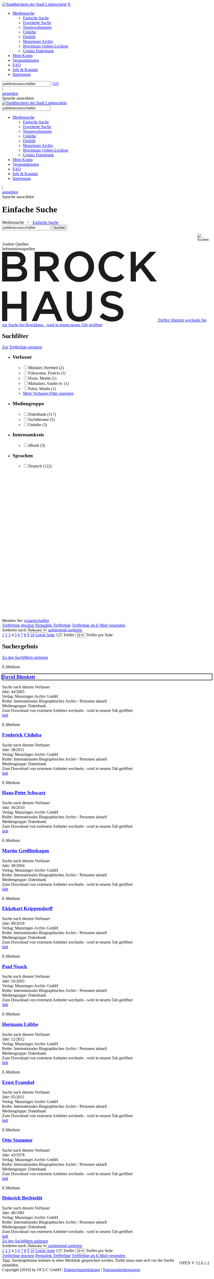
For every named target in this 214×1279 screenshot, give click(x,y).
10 (32, 635)
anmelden (10, 93)
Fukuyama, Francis (44, 373)
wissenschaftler (36, 620)
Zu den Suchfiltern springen (25, 657)
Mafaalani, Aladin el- (45, 383)
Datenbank (37, 414)
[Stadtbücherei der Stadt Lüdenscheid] (34, 4)
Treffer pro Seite (99, 635)
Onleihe (34, 424)
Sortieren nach (14, 630)
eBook (33, 445)
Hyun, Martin (39, 378)
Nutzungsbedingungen (121, 1269)
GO (55, 83)
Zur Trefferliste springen (22, 347)
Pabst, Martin (39, 388)
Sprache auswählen (18, 98)
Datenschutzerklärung (82, 1269)
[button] (204, 237)
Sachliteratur (38, 419)
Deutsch (35, 466)
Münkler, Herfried (43, 368)
